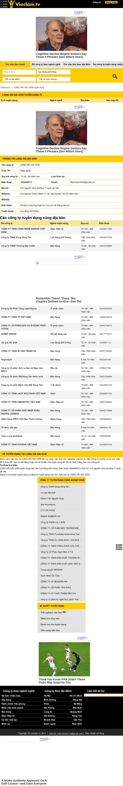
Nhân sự (6, 723)
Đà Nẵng (78, 703)
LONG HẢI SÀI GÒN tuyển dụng (29, 87)
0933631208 (105, 359)
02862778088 (106, 410)
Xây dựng (6, 699)
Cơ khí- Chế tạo (9, 719)
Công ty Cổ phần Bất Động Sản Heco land (22, 376)
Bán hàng (55, 245)
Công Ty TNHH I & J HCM (53, 522)
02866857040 (106, 393)
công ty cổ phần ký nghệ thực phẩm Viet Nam (61, 599)
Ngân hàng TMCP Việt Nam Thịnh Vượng (21, 418)
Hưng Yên (77, 715)
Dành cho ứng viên (50, 618)
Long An (48, 711)
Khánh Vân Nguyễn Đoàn (52, 498)
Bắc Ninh (77, 707)
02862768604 (106, 401)
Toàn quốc (25, 170)
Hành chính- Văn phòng (13, 703)
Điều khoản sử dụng (94, 733)
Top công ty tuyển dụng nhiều (108, 64)
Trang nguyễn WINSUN (51, 569)
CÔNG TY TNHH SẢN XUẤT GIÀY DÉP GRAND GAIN (61, 563)
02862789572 (106, 325)
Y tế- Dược (55, 384)
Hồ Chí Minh (76, 695)
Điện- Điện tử (56, 228)
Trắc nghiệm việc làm (52, 612)
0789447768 (105, 367)
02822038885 (106, 245)
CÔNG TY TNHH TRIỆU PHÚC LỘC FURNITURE (61, 545)
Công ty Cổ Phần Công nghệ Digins (19, 308)
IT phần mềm (57, 308)
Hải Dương (49, 715)
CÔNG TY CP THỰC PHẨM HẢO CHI (58, 593)
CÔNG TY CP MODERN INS (54, 581)
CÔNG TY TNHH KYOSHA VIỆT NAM (19, 444)
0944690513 (26, 182)
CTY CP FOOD (48, 510)
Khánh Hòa (49, 719)
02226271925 (106, 228)
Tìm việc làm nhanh (15, 64)
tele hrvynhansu (48, 504)
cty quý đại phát (9, 342)
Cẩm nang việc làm (50, 630)
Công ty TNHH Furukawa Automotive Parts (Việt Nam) (61, 534)
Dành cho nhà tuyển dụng (53, 624)
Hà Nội (47, 695)
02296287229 (106, 444)
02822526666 (106, 376)
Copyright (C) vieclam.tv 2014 (32, 733)
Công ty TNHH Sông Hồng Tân (16, 237)
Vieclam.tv (5, 87)
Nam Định (77, 723)
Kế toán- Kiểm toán (11, 695)
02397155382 (106, 350)
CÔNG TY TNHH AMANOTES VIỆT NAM (20, 401)
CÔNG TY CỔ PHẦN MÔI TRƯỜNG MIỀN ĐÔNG (61, 528)
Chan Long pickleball (11, 435)
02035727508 (106, 237)
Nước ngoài (50, 723)
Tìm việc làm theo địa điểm (76, 64)
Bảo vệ (53, 367)
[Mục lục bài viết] (119, 547)
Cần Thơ (78, 719)
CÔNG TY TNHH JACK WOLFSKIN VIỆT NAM (23, 393)
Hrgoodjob (6, 359)
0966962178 (105, 427)
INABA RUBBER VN (50, 516)
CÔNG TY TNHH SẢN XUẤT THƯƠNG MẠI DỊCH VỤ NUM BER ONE (61, 557)
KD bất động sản (58, 333)
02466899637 (106, 418)
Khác (52, 393)
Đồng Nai (77, 699)
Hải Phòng (49, 707)
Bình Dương (50, 699)
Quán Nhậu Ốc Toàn (50, 575)
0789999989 (105, 435)
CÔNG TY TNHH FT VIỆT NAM (16, 316)
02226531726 (106, 384)
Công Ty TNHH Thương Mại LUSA (18, 245)
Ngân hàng (55, 418)
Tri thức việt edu (9, 427)
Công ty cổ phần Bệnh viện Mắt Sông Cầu (22, 384)
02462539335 (106, 308)
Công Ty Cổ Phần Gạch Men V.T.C (57, 551)
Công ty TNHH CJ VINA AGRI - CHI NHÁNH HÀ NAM (61, 539)
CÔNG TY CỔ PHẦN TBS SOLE (56, 587)
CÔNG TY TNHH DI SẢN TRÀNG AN (18, 350)
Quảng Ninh (76, 711)
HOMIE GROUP (8, 333)
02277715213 (106, 333)
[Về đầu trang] (119, 782)
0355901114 (105, 342)
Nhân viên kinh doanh (12, 707)
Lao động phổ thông (60, 237)
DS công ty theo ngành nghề (46, 64)
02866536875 (106, 316)
